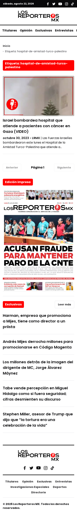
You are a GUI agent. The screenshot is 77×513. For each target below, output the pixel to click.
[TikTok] (52, 468)
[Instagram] (45, 468)
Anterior (12, 167)
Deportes (60, 487)
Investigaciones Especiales (29, 487)
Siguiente (64, 167)
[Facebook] (25, 468)
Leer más (64, 304)
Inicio (6, 46)
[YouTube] (38, 468)
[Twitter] (31, 468)
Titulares (9, 30)
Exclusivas (43, 30)
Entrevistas (64, 30)
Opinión (26, 30)
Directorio (38, 492)
